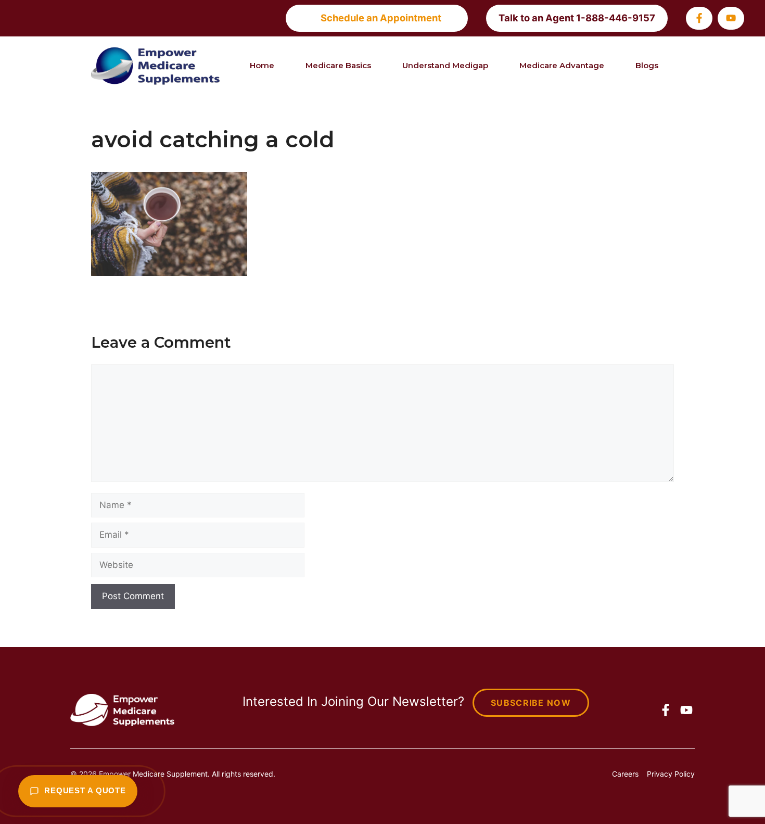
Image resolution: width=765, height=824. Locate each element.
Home (262, 65)
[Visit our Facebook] (699, 18)
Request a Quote (85, 791)
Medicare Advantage (561, 65)
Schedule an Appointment (381, 17)
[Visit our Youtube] (731, 18)
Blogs (646, 65)
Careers (625, 773)
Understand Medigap (445, 65)
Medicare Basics (338, 65)
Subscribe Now (531, 703)
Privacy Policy (671, 773)
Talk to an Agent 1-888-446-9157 (577, 17)
